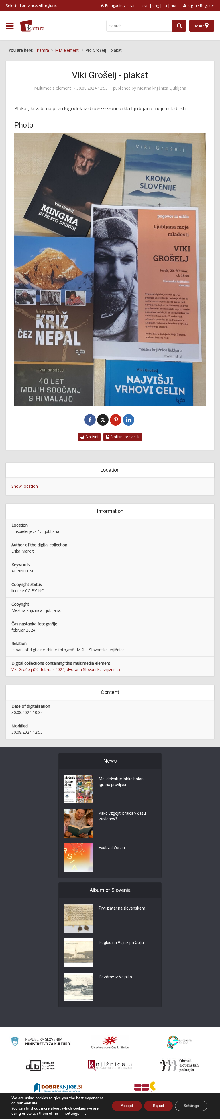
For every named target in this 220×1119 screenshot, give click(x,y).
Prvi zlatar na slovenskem (122, 908)
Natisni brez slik (124, 436)
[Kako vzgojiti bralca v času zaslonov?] (78, 823)
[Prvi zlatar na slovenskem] (78, 918)
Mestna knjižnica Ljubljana (161, 88)
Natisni (91, 436)
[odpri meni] (9, 26)
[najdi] (179, 26)
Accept (127, 1105)
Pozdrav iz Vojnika (115, 977)
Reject (158, 1105)
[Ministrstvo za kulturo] (40, 1042)
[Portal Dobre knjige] (58, 1088)
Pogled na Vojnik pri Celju (121, 942)
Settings (191, 1105)
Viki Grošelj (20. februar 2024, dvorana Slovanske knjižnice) (65, 669)
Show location (24, 486)
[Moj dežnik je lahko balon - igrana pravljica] (78, 789)
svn (145, 5)
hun (174, 5)
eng (155, 5)
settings (72, 1113)
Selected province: (31, 5)
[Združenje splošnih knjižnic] (145, 1088)
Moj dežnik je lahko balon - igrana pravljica (122, 782)
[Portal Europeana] (179, 1042)
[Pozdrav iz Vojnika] (78, 987)
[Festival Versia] (78, 857)
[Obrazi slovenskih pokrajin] (179, 1065)
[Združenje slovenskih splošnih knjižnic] (110, 1065)
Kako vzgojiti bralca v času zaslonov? (122, 816)
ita (165, 5)
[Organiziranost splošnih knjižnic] (110, 1042)
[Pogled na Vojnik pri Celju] (78, 952)
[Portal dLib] (40, 1065)
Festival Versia (112, 847)
